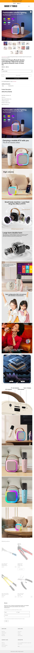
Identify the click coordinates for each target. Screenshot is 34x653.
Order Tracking (20, 635)
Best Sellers (3, 635)
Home (2, 56)
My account (19, 631)
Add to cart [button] (15, 567)
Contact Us (3, 643)
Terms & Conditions (4, 645)
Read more (21, 569)
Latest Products (4, 632)
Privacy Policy (4, 646)
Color (2, 69)
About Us (3, 642)
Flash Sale (3, 631)
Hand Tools (5, 56)
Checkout (19, 634)
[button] (31, 12)
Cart (15, 3)
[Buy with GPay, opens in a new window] (17, 78)
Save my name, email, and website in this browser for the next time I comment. (15, 618)
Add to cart (18, 75)
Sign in (19, 3)
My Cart (19, 632)
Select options (31, 596)
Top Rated (3, 634)
